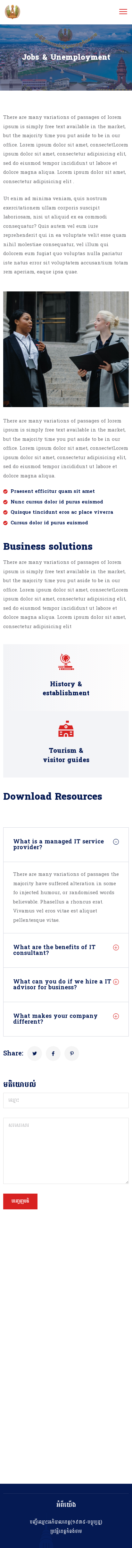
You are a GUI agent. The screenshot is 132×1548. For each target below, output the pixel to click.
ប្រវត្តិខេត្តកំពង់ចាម (66, 1531)
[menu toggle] (123, 12)
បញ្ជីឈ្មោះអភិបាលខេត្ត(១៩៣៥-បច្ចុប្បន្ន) (66, 1522)
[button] (66, 845)
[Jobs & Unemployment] (34, 1053)
